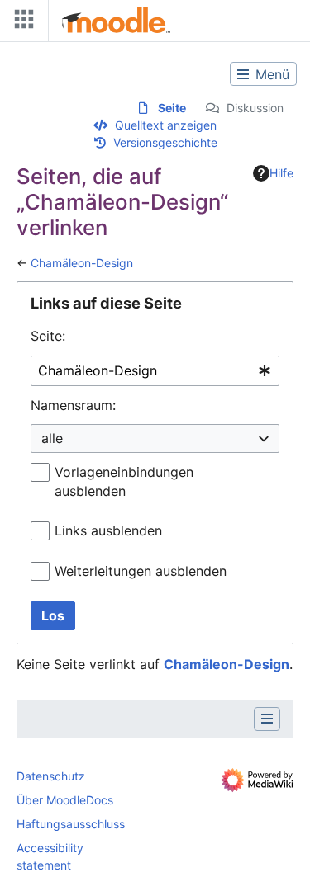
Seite (172, 108)
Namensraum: (73, 405)
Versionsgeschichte (165, 142)
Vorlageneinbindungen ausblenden (124, 481)
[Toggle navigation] (20, 23)
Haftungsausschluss (71, 824)
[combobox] (155, 371)
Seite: (48, 336)
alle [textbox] (52, 438)
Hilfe (281, 173)
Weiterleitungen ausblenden (141, 571)
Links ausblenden (108, 530)
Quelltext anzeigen (166, 125)
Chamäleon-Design (82, 263)
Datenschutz (51, 776)
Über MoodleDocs (65, 800)
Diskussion (255, 108)
